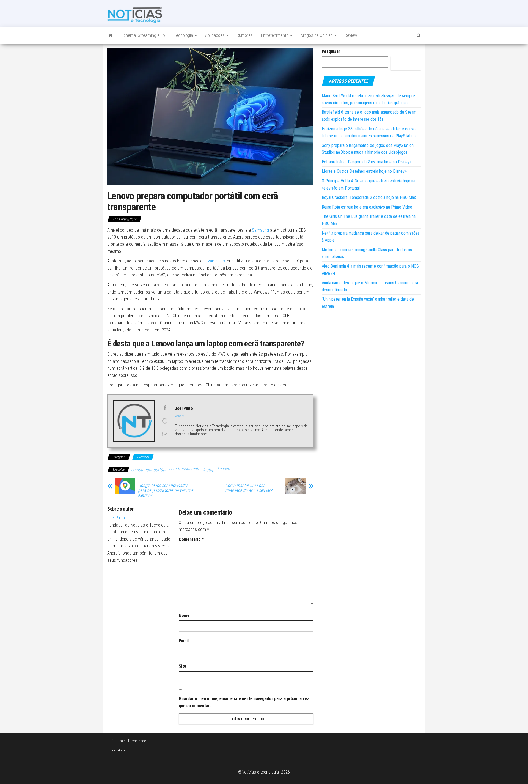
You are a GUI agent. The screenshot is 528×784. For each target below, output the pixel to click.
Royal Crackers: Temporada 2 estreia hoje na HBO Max (369, 197)
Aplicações (215, 35)
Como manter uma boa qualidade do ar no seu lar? (248, 488)
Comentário (191, 539)
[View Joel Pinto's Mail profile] (164, 433)
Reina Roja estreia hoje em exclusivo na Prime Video (367, 207)
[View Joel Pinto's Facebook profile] (164, 408)
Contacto (118, 749)
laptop (208, 469)
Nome (184, 615)
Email (184, 640)
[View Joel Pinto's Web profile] (164, 421)
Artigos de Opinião (317, 35)
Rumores (245, 35)
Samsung (261, 230)
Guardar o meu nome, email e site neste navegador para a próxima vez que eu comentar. (244, 702)
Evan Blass (215, 261)
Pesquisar (331, 51)
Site (182, 666)
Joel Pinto (116, 517)
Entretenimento (275, 35)
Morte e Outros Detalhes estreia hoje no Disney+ (364, 171)
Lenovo (224, 468)
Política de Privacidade (128, 741)
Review (351, 35)
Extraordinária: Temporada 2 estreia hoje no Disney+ (367, 162)
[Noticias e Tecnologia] (110, 35)
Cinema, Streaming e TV (144, 35)
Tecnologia (184, 35)
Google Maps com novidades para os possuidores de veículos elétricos (165, 490)
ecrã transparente (184, 468)
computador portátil (148, 469)
